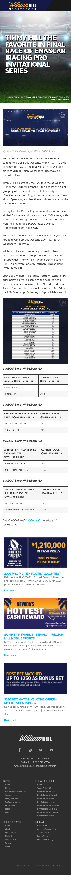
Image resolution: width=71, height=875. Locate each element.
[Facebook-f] (19, 750)
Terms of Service (43, 832)
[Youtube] (51, 750)
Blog (7, 812)
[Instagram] (30, 750)
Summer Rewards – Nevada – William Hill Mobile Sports (34, 636)
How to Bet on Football (46, 791)
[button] (68, 6)
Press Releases (11, 832)
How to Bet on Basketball (47, 795)
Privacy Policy (42, 836)
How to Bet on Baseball (46, 798)
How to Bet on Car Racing (47, 809)
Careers (8, 843)
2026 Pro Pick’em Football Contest (32, 573)
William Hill (33, 520)
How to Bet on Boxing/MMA (47, 812)
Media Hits (9, 836)
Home (9, 97)
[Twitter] (41, 750)
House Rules (42, 826)
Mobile (7, 788)
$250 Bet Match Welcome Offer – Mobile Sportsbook (30, 701)
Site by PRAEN (53, 865)
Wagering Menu (11, 795)
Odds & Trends (48, 151)
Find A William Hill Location (15, 791)
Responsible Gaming (45, 839)
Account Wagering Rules (46, 829)
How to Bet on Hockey (45, 816)
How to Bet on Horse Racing (48, 805)
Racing (7, 809)
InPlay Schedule (11, 798)
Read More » (10, 590)
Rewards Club (10, 805)
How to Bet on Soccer (45, 802)
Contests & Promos (12, 802)
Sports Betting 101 (44, 788)
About (7, 829)
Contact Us (9, 846)
